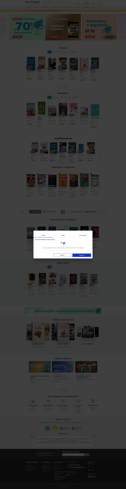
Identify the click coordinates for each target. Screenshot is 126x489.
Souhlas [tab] (43, 235)
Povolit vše (81, 255)
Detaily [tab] (63, 235)
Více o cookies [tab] (82, 235)
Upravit (62, 255)
